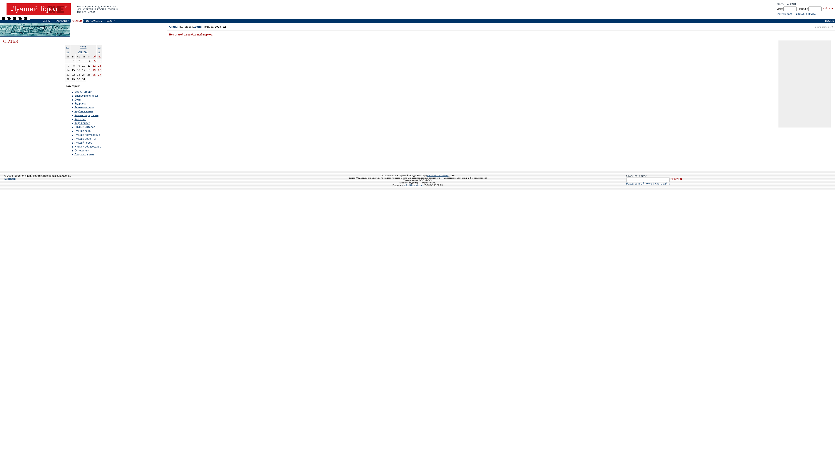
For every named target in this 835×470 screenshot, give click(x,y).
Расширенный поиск (639, 183)
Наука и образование (88, 146)
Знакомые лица (84, 107)
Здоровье (80, 103)
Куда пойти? (82, 123)
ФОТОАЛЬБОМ (93, 21)
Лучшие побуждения (87, 134)
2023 (83, 47)
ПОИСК (829, 21)
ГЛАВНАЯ (46, 21)
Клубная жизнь (84, 111)
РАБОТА (110, 21)
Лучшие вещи (83, 131)
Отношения (82, 150)
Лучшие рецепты (85, 138)
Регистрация (785, 13)
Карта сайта (662, 183)
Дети (78, 99)
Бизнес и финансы (86, 95)
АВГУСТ (83, 52)
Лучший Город (83, 142)
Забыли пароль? (806, 13)
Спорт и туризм (84, 154)
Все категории (83, 91)
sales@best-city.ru (413, 185)
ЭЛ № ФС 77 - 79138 (438, 175)
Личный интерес (85, 127)
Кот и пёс (80, 119)
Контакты (10, 178)
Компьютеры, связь (87, 115)
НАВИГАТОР (61, 21)
